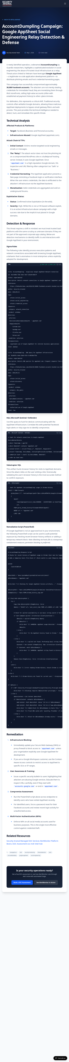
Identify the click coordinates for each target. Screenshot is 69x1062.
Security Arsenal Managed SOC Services (23, 841)
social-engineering (35, 855)
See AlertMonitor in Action (45, 882)
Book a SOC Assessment (17, 844)
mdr (21, 852)
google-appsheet (23, 855)
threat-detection (42, 852)
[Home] (12, 3)
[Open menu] (65, 3)
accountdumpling (12, 855)
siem (50, 852)
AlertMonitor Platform (49, 841)
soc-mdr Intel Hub (34, 844)
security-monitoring (30, 852)
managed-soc (13, 852)
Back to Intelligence (12, 19)
